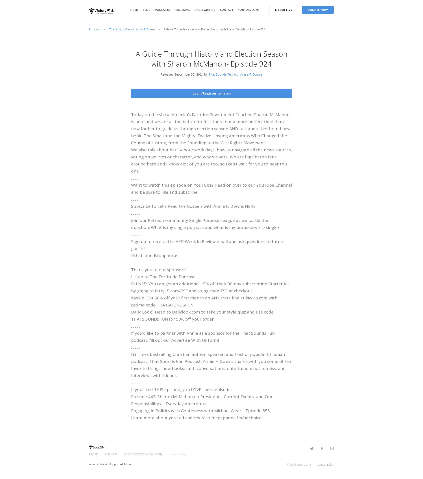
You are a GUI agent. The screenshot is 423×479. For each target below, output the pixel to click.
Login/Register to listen (212, 93)
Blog (146, 10)
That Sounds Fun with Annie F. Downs (132, 29)
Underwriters (205, 10)
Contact (227, 10)
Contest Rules (325, 464)
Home (134, 10)
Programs (182, 10)
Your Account (249, 10)
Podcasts (162, 10)
